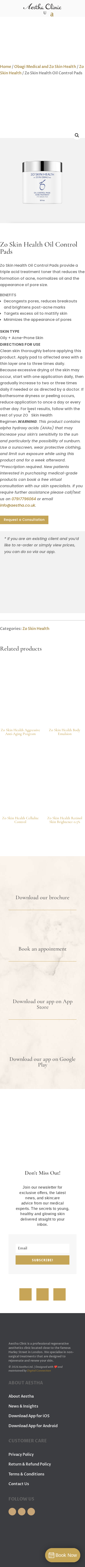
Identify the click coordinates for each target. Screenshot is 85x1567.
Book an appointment (42, 948)
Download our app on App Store (42, 1004)
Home (5, 66)
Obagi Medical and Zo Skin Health (45, 66)
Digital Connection (39, 1370)
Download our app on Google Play (42, 1062)
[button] (77, 135)
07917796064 (24, 499)
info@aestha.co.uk (17, 505)
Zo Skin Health (35, 628)
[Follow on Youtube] (59, 1294)
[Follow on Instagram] (42, 1294)
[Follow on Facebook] (25, 1294)
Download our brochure (42, 897)
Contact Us (18, 1484)
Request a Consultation (24, 519)
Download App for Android (33, 1426)
